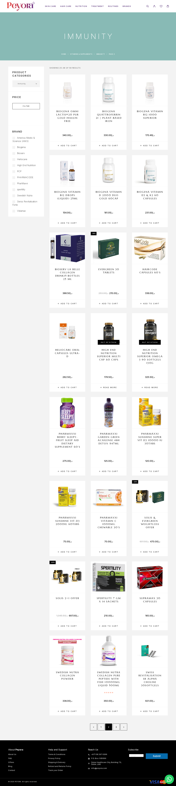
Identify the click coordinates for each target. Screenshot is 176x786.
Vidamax (21, 210)
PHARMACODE (25, 177)
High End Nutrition (26, 165)
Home (63, 54)
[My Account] (154, 6)
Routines (113, 6)
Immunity (100, 54)
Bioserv (21, 153)
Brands (127, 6)
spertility (21, 189)
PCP (19, 171)
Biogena (21, 147)
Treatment (97, 6)
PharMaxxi (22, 183)
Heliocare (22, 159)
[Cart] (167, 6)
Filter (26, 106)
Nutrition (81, 6)
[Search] (147, 6)
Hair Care (65, 6)
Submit (157, 756)
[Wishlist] (161, 6)
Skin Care (50, 6)
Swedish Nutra (24, 195)
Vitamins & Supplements (81, 54)
